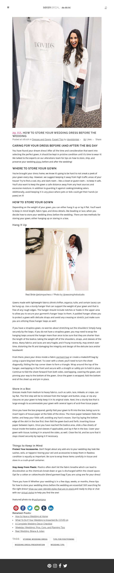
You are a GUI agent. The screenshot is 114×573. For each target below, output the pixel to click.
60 (88, 139)
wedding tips (57, 545)
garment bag (62, 357)
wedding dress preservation (30, 545)
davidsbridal (73, 139)
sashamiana (40, 499)
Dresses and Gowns (41, 139)
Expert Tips (57, 139)
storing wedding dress (35, 539)
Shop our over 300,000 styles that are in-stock (51, 488)
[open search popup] (105, 7)
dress (38, 161)
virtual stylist (27, 492)
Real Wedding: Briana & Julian (29, 531)
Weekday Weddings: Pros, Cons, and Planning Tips (40, 527)
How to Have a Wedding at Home (31, 516)
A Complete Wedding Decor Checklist (33, 524)
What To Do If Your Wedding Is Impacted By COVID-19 (41, 520)
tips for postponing (63, 539)
